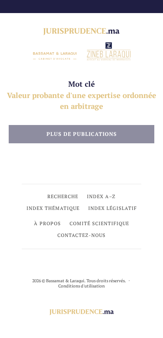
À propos (47, 223)
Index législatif (112, 208)
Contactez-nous (81, 235)
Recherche (62, 196)
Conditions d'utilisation (81, 286)
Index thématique (53, 208)
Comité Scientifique (99, 223)
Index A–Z (101, 196)
